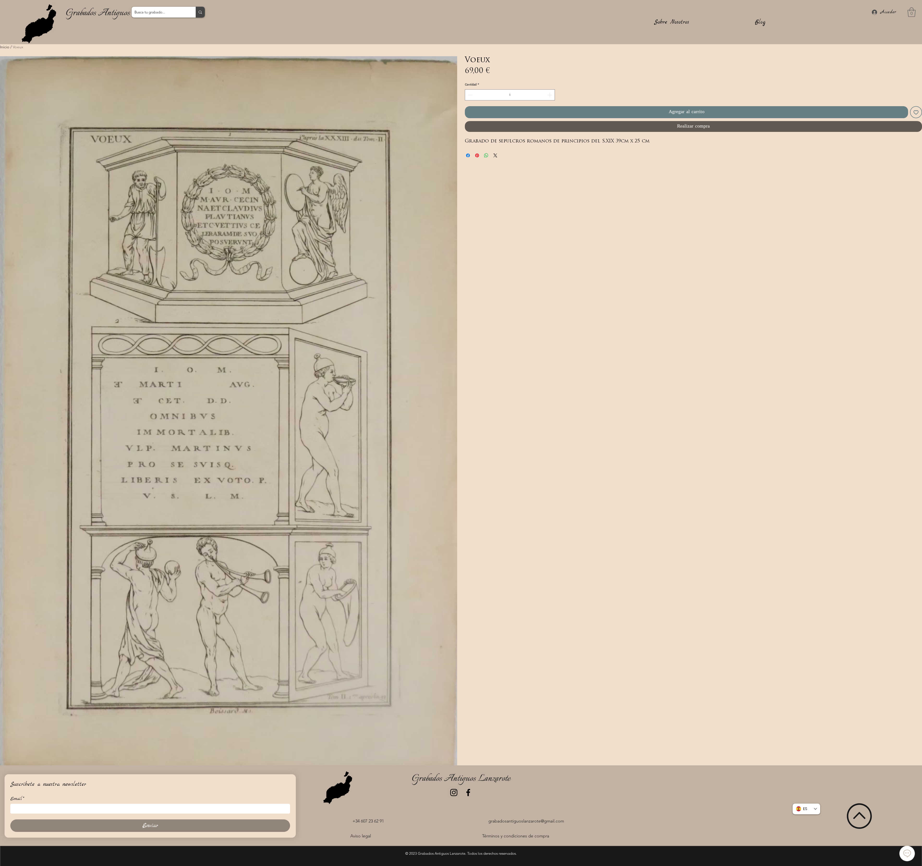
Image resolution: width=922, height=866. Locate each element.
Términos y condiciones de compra (515, 836)
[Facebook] (468, 792)
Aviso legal (360, 836)
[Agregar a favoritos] (916, 112)
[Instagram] (454, 792)
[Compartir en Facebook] (468, 155)
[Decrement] (470, 95)
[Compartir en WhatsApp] (486, 155)
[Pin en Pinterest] (477, 155)
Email (17, 799)
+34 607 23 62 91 (368, 821)
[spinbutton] (510, 95)
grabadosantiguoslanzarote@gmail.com (526, 821)
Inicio (4, 47)
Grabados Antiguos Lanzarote (115, 13)
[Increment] (550, 95)
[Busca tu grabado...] (200, 12)
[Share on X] (495, 155)
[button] (912, 12)
